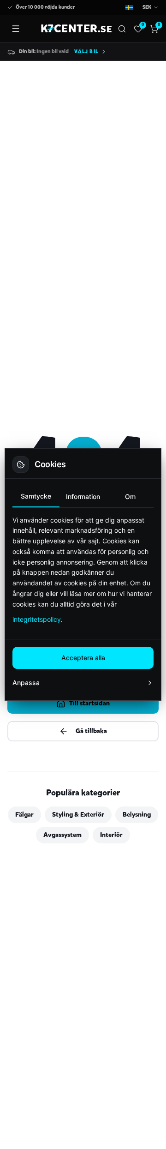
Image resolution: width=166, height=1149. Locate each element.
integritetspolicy (36, 619)
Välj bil (86, 51)
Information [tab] (83, 496)
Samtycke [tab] (36, 496)
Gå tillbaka (91, 731)
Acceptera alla (83, 658)
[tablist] (83, 497)
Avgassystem (62, 834)
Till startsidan (89, 703)
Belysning (137, 814)
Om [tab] (130, 496)
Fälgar (24, 814)
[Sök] (122, 28)
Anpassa (26, 682)
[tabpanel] (83, 570)
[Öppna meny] (15, 28)
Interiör (111, 834)
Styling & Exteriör (78, 814)
